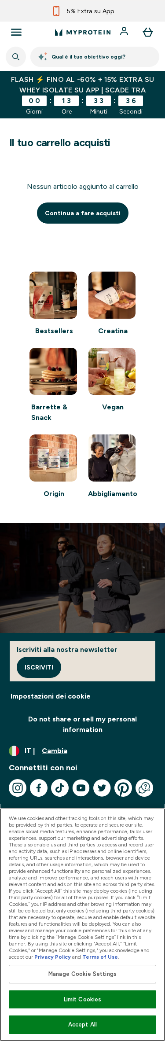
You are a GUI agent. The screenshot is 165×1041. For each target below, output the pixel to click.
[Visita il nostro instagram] (17, 788)
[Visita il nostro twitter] (102, 788)
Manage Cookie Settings (82, 974)
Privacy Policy (52, 957)
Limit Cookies (83, 999)
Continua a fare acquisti (83, 213)
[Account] (125, 32)
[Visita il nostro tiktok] (60, 788)
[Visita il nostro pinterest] (123, 788)
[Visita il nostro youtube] (81, 788)
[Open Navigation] (16, 32)
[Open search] (15, 56)
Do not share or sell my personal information (82, 724)
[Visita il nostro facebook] (39, 788)
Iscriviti (39, 667)
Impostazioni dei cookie (51, 696)
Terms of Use (100, 957)
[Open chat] (144, 788)
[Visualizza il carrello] (148, 32)
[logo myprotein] (82, 32)
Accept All (82, 1024)
